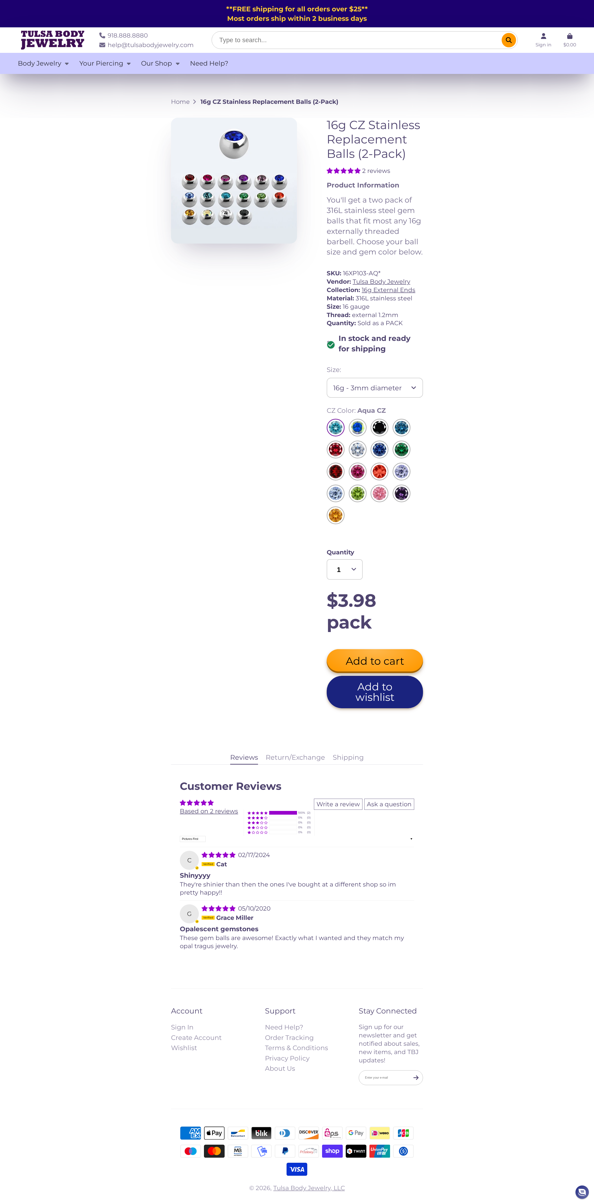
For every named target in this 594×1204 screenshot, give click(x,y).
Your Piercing (101, 63)
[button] (344, 170)
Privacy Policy (287, 1058)
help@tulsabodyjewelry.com (151, 44)
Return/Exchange (295, 757)
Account (544, 40)
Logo (52, 40)
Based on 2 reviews (209, 811)
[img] (219, 854)
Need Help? (209, 63)
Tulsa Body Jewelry (381, 281)
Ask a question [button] (389, 804)
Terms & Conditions (296, 1048)
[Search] (509, 40)
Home (180, 101)
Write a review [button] (338, 804)
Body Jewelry (39, 63)
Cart (569, 40)
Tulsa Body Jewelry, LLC (309, 1187)
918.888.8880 (128, 35)
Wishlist (184, 1048)
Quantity (340, 552)
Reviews (244, 757)
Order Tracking (289, 1038)
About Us (280, 1068)
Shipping (348, 757)
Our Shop (156, 63)
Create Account (196, 1038)
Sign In (182, 1027)
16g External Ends (388, 289)
